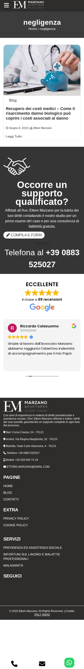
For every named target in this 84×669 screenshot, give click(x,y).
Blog (13, 100)
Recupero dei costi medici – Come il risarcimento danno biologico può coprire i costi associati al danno (40, 113)
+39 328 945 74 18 (26, 459)
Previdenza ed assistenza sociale (32, 547)
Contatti (11, 499)
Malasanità (13, 565)
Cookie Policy (15, 525)
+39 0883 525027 (29, 453)
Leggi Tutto (14, 136)
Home (32, 29)
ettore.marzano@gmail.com (28, 466)
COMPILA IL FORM (26, 235)
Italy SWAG (42, 614)
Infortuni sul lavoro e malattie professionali (31, 557)
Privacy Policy (16, 518)
